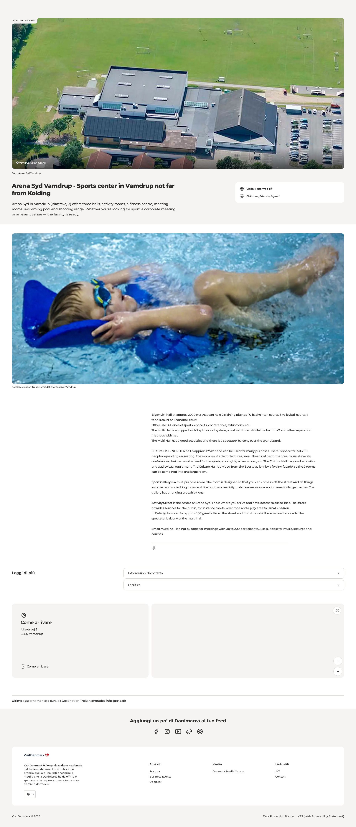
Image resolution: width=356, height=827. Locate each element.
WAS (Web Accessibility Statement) (320, 816)
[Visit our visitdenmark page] (178, 731)
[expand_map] (337, 611)
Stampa (154, 771)
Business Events (160, 776)
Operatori (155, 781)
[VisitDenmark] (36, 755)
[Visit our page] (167, 731)
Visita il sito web (257, 188)
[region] (247, 641)
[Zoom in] (337, 661)
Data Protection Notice (278, 816)
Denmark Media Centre (228, 771)
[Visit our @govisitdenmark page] (189, 731)
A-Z (277, 771)
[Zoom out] (337, 671)
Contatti (280, 776)
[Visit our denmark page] (156, 731)
